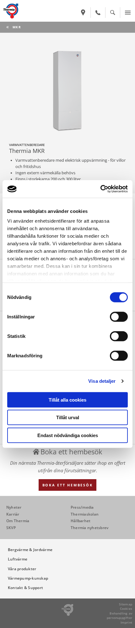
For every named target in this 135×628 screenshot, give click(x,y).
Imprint (126, 622)
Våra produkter (22, 568)
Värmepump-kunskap (28, 578)
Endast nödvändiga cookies (67, 435)
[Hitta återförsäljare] (83, 12)
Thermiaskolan (85, 514)
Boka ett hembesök (67, 485)
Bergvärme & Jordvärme (30, 549)
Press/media (82, 507)
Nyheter (14, 507)
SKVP (11, 527)
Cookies (126, 608)
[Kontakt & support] (98, 12)
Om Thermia (17, 520)
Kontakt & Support (25, 587)
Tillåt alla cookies (67, 399)
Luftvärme (17, 559)
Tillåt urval (67, 417)
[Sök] (112, 12)
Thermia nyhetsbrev (89, 527)
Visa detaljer (102, 381)
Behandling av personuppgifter (119, 615)
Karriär (12, 514)
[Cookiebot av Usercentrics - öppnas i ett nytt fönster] (100, 189)
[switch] (119, 316)
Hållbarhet (80, 520)
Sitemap (125, 604)
